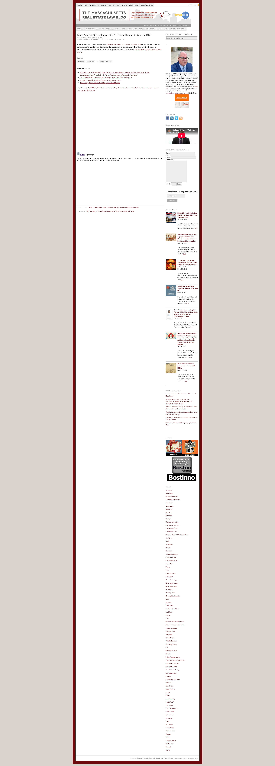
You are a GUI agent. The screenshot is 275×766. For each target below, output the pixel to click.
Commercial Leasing (172, 522)
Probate (168, 654)
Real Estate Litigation (175, 29)
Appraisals (169, 503)
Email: (168, 155)
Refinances (169, 683)
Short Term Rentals (171, 708)
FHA (167, 570)
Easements (169, 551)
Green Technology (171, 580)
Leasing (168, 615)
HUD (167, 599)
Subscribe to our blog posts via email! (182, 192)
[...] (196, 228)
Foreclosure (83, 39)
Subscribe (192, 5)
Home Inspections (171, 586)
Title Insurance (170, 731)
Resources (134, 5)
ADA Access (169, 493)
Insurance (168, 602)
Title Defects (119, 39)
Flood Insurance (170, 573)
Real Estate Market (171, 667)
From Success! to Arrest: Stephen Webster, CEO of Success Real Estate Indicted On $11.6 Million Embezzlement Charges (186, 313)
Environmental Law (172, 560)
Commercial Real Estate (173, 525)
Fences (168, 567)
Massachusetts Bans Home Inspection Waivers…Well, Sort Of (187, 288)
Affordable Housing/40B (173, 500)
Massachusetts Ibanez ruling (126, 88)
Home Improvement (172, 583)
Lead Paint (169, 612)
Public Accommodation (173, 657)
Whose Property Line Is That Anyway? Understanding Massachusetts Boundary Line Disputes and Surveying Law (187, 237)
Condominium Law (171, 528)
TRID (167, 737)
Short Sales (169, 705)
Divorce (168, 548)
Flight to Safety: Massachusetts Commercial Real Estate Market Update (110, 211)
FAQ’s (124, 5)
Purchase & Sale (146, 29)
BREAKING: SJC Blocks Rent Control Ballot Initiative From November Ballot (187, 215)
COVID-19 (100, 29)
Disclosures (169, 544)
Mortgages (169, 634)
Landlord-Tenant (129, 29)
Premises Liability (171, 651)
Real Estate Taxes (171, 673)
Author (116, 5)
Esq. (85, 88)
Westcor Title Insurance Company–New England (124, 44)
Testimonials (147, 5)
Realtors (168, 676)
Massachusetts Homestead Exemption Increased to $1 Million (186, 366)
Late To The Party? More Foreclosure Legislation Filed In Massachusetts (114, 208)
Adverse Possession (171, 496)
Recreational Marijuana (173, 679)
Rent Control (169, 686)
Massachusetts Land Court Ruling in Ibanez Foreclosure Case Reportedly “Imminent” (109, 75)
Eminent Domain (171, 557)
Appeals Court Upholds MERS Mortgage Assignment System (101, 80)
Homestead (169, 589)
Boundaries (169, 516)
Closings (90, 29)
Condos (80, 29)
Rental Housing (170, 689)
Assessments (169, 506)
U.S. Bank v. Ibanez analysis (144, 88)
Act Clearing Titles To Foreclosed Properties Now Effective (100, 83)
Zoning (168, 750)
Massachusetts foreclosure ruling (107, 88)
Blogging (168, 512)
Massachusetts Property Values (175, 622)
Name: (168, 153)
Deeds (167, 541)
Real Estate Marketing (172, 670)
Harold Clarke (92, 88)
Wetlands (168, 747)
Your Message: (170, 160)
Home (79, 5)
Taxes (167, 721)
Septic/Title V (170, 702)
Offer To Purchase (171, 641)
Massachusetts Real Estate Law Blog (133, 17)
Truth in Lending (171, 740)
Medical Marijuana (171, 628)
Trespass (168, 734)
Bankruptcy (169, 509)
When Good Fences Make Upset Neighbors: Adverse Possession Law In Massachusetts (182, 408)
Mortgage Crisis (170, 631)
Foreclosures (112, 29)
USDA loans (169, 744)
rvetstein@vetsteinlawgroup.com (175, 93)
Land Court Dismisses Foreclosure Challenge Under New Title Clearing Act (106, 77)
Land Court (169, 606)
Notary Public (170, 638)
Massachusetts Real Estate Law (101, 39)
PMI (167, 647)
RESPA (168, 692)
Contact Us (106, 5)
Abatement (169, 490)
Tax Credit (169, 718)
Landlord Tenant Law (172, 609)
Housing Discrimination (173, 596)
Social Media (170, 715)
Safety (168, 696)
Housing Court (170, 593)
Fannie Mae (169, 564)
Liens (167, 618)
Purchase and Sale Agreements (175, 660)
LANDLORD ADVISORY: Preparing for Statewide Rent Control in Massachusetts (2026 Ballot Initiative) (187, 263)
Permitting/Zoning (171, 644)
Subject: (168, 157)
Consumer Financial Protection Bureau (177, 535)
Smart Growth (170, 712)
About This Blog (91, 5)
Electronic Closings (171, 554)
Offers (159, 29)
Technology (169, 724)
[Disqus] (120, 122)
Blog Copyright (194, 758)
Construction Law (171, 532)
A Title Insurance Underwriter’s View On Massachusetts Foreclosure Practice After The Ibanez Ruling (115, 72)
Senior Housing (170, 699)
